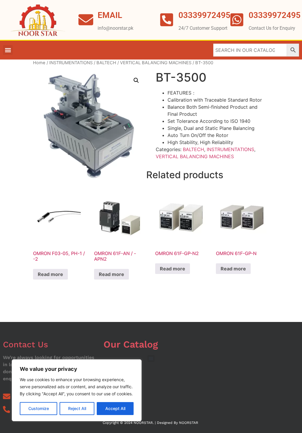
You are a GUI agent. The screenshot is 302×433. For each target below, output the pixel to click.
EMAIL (110, 15)
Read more (50, 274)
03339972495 (275, 15)
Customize (38, 408)
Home (39, 62)
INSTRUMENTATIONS (71, 62)
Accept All (115, 408)
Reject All (77, 408)
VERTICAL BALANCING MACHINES (155, 62)
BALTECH (106, 62)
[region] (77, 390)
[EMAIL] (85, 19)
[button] (8, 50)
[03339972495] (236, 19)
